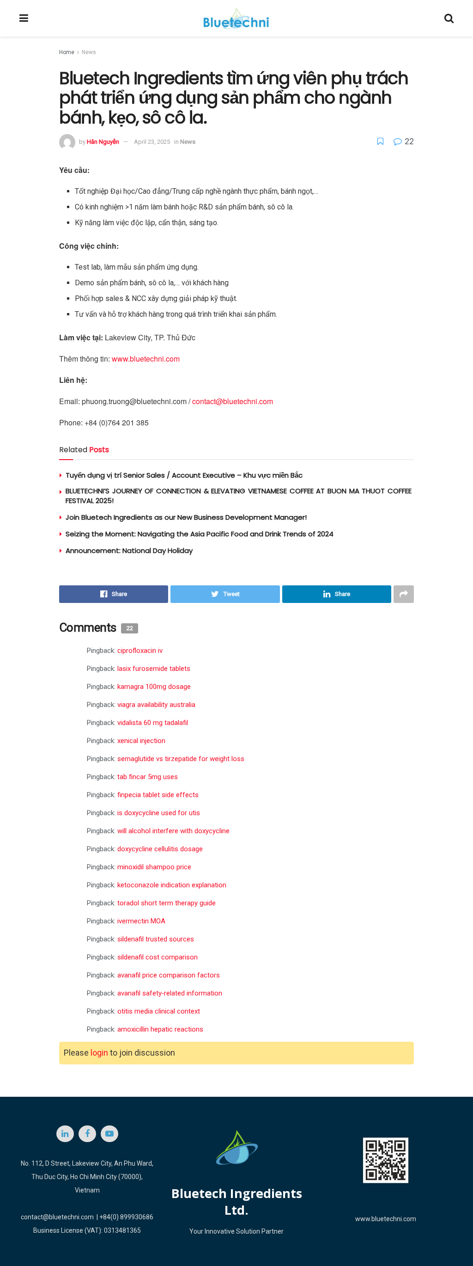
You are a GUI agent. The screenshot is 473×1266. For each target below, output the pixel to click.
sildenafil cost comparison (157, 957)
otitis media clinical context (158, 1011)
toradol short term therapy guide (166, 903)
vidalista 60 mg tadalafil (152, 723)
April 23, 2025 (152, 141)
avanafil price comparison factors (168, 975)
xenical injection (141, 741)
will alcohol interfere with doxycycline (173, 831)
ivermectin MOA (141, 921)
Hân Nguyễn (103, 141)
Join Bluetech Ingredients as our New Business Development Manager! (186, 517)
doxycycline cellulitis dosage (160, 849)
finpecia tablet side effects (158, 795)
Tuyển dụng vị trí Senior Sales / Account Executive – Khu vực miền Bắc (184, 475)
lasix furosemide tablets (153, 668)
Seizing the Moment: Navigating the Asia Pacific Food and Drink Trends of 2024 (200, 534)
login (99, 1052)
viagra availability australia (156, 705)
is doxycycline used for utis (158, 813)
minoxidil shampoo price (154, 867)
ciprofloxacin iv (140, 650)
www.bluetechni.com (146, 358)
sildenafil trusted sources (155, 939)
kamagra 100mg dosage (154, 686)
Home (66, 52)
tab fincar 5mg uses (147, 777)
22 (408, 141)
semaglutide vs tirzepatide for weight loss (180, 759)
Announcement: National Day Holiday (129, 550)
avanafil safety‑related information (169, 993)
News (89, 52)
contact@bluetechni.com (232, 401)
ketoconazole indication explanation (171, 885)
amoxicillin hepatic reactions (160, 1029)
